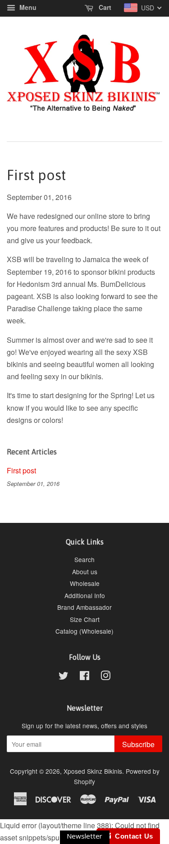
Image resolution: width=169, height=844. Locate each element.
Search (84, 559)
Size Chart (85, 619)
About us (84, 571)
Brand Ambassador (84, 607)
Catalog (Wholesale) (84, 630)
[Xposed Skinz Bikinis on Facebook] (84, 676)
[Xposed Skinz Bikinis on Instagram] (105, 676)
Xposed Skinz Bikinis (93, 771)
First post (21, 470)
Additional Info (84, 595)
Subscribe (138, 744)
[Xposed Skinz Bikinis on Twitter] (64, 676)
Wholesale (85, 583)
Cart (104, 7)
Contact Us (132, 836)
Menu (27, 7)
